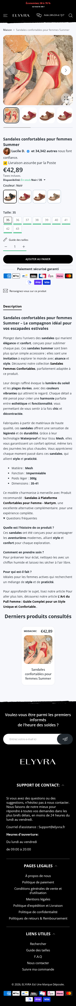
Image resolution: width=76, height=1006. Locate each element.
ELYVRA (26, 984)
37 (27, 220)
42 (8, 229)
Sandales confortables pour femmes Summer (38, 673)
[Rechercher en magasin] (70, 15)
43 (17, 229)
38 (37, 220)
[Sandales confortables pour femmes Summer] (38, 649)
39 (46, 220)
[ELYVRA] (21, 15)
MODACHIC (30, 631)
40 (56, 220)
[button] (66, 70)
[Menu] (5, 15)
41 (66, 220)
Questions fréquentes (21, 518)
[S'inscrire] (65, 739)
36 (17, 220)
